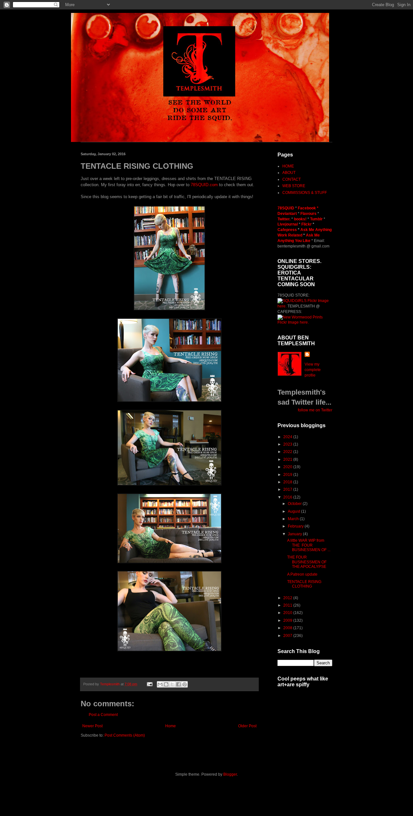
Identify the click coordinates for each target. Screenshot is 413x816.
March (294, 519)
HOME (288, 166)
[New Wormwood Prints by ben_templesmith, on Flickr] (300, 317)
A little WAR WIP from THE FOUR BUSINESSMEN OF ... (308, 545)
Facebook (307, 208)
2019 (288, 474)
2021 (288, 459)
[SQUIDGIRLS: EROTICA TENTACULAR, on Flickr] (292, 300)
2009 (288, 620)
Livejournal (287, 224)
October (295, 503)
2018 (288, 482)
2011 (288, 605)
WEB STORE (293, 186)
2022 (288, 451)
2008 (288, 628)
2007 (288, 635)
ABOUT (289, 172)
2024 (288, 437)
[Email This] (160, 684)
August (294, 511)
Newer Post (92, 726)
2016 (288, 497)
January (295, 534)
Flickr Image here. (293, 322)
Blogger (230, 774)
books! (300, 219)
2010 (288, 612)
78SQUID (286, 208)
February (296, 526)
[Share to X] (172, 684)
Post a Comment (103, 714)
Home (170, 726)
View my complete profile (313, 370)
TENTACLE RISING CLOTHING (304, 584)
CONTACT (291, 179)
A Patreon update (302, 574)
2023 (288, 444)
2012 (288, 598)
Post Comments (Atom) (125, 735)
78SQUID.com (204, 184)
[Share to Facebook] (178, 684)
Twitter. (284, 219)
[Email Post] (149, 684)
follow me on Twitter (315, 410)
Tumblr (317, 219)
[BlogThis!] (166, 684)
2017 (288, 489)
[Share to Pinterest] (184, 684)
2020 (288, 467)
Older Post (247, 726)
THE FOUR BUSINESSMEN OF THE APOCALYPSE (307, 562)
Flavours (308, 213)
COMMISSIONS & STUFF (304, 192)
